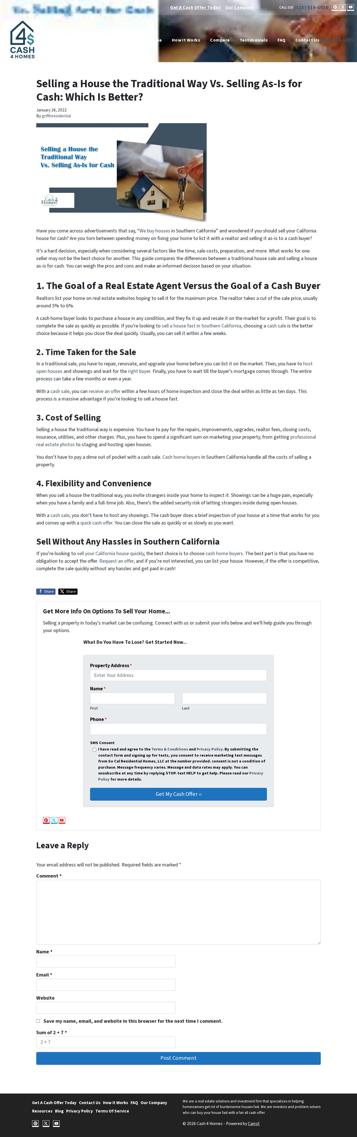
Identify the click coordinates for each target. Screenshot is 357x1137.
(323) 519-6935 (311, 7)
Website (45, 998)
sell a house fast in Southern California (201, 325)
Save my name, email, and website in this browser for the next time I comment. (133, 1021)
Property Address (111, 665)
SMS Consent (102, 743)
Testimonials (254, 40)
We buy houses (154, 230)
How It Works (186, 40)
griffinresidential (56, 116)
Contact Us (307, 40)
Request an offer (116, 561)
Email (44, 974)
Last (185, 708)
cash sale (276, 325)
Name (98, 688)
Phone (98, 719)
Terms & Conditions (169, 749)
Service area (149, 40)
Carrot (254, 1124)
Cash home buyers (181, 457)
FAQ (281, 40)
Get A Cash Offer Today (195, 7)
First (94, 708)
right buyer (139, 371)
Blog (59, 1111)
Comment (49, 876)
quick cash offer (96, 522)
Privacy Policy (210, 749)
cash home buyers (224, 553)
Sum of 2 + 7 (51, 1032)
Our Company (239, 7)
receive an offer (104, 391)
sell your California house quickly (110, 553)
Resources (42, 1111)
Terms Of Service (112, 1111)
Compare (220, 40)
